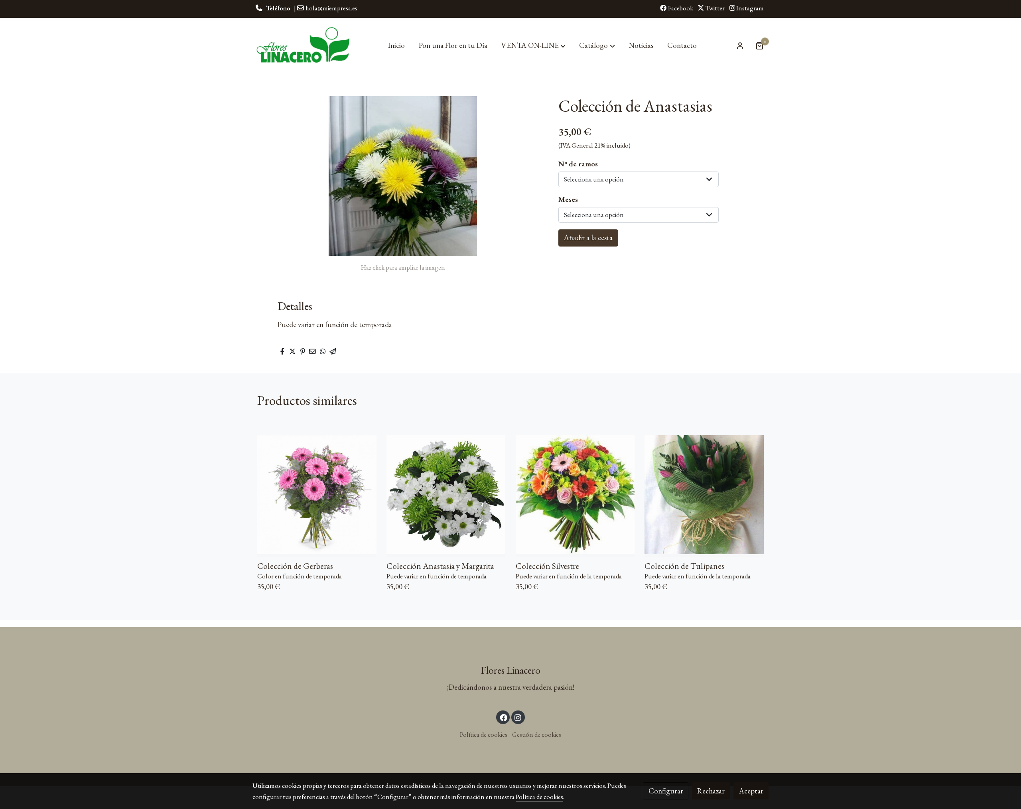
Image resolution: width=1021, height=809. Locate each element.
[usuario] (740, 45)
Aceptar (751, 791)
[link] (303, 45)
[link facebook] (503, 717)
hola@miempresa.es (331, 8)
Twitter (714, 8)
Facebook (680, 8)
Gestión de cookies (536, 734)
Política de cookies (483, 734)
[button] (533, 45)
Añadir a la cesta (588, 238)
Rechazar (711, 791)
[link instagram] (518, 717)
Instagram (749, 8)
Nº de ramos (578, 164)
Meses (568, 199)
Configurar (665, 791)
